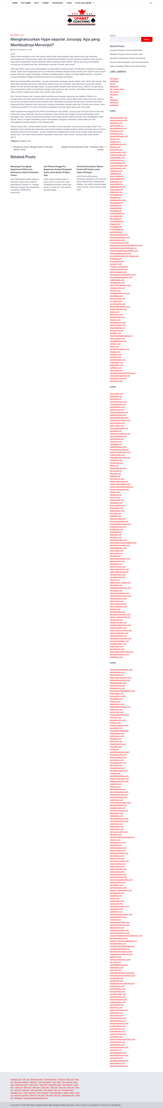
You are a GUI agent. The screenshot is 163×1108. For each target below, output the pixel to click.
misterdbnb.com (117, 967)
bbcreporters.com (117, 240)
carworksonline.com (118, 436)
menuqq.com (16, 1079)
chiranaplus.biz (116, 590)
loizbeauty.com (116, 503)
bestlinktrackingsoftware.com (122, 983)
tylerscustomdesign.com (120, 433)
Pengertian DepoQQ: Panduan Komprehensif (126, 50)
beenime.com (115, 957)
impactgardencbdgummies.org (123, 373)
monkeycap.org (116, 463)
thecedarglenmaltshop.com (121, 669)
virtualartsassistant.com (120, 949)
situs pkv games (21, 1082)
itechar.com (115, 139)
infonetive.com (116, 564)
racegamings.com (117, 1044)
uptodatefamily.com (118, 341)
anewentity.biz (116, 532)
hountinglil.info (116, 728)
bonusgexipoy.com (118, 997)
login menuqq (29, 1093)
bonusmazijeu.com (118, 989)
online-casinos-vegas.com (121, 630)
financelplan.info (117, 693)
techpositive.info (117, 826)
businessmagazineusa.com (121, 914)
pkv (111, 97)
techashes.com (116, 123)
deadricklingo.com (118, 882)
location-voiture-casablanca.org (123, 941)
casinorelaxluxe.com (118, 999)
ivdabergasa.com (117, 280)
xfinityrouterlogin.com (119, 633)
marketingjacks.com (118, 636)
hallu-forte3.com (117, 601)
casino (45, 3)
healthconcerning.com (119, 781)
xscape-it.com (116, 264)
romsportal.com (116, 1058)
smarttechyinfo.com (118, 755)
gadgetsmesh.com (117, 808)
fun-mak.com (115, 962)
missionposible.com (118, 628)
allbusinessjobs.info (118, 683)
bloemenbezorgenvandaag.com (123, 542)
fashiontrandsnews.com (120, 237)
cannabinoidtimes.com (119, 776)
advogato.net (115, 473)
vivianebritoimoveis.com (120, 457)
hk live (112, 84)
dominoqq (114, 81)
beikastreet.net (116, 396)
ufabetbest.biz (116, 208)
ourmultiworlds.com (118, 401)
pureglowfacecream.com (120, 524)
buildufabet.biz (116, 232)
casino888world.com (119, 965)
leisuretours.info (116, 813)
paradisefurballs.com (119, 770)
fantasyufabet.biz (117, 179)
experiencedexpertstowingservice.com (126, 935)
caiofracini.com (116, 824)
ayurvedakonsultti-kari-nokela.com (124, 256)
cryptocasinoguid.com (119, 243)
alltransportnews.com (119, 235)
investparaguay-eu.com (120, 293)
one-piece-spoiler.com (119, 861)
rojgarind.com (116, 784)
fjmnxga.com (115, 556)
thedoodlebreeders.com (120, 306)
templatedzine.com (118, 322)
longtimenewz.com (118, 1026)
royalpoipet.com (117, 978)
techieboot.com (116, 133)
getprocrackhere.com (119, 1010)
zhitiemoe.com (116, 354)
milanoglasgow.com (118, 598)
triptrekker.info (116, 896)
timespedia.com (116, 508)
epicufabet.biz (116, 219)
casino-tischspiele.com (119, 489)
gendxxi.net (115, 898)
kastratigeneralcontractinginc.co (123, 248)
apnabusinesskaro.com (119, 654)
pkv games (26, 3)
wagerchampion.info (118, 877)
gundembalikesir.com (119, 136)
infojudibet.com (116, 699)
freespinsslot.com (117, 768)
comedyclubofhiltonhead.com (122, 946)
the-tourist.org (116, 471)
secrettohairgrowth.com (120, 545)
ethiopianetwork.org (118, 805)
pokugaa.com (115, 1050)
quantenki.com (116, 911)
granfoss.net (115, 609)
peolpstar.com (116, 431)
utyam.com (114, 346)
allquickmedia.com (118, 519)
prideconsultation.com (119, 725)
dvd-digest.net (116, 585)
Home (14, 3)
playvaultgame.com (118, 1052)
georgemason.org (117, 672)
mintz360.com (116, 747)
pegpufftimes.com (117, 407)
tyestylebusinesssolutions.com (122, 975)
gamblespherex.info (118, 888)
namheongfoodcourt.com (120, 596)
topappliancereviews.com (120, 638)
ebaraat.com (115, 147)
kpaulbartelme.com (118, 943)
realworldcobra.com (118, 869)
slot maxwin (68, 1085)
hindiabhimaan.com (118, 644)
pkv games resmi (117, 89)
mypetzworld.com (117, 288)
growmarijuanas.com (118, 797)
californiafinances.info (119, 572)
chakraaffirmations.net (119, 731)
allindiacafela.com (117, 612)
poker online (69, 1093)
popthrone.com (116, 709)
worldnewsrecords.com (120, 925)
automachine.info (117, 872)
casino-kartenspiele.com (120, 484)
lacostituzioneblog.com (119, 349)
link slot (41, 1095)
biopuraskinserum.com (119, 569)
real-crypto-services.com (120, 285)
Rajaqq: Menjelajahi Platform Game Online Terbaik (128, 66)
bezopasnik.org (116, 553)
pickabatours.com (117, 688)
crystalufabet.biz (117, 221)
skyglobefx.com (116, 885)
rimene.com (115, 580)
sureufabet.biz (116, 211)
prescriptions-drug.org (119, 449)
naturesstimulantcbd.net (120, 376)
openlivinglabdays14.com (120, 253)
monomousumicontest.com (121, 880)
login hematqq (56, 1093)
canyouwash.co (116, 125)
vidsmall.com (115, 919)
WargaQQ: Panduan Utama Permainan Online (126, 54)
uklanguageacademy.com (120, 677)
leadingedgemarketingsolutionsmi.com (126, 245)
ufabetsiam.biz (116, 181)
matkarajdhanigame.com (120, 707)
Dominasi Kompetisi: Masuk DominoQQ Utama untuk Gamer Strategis (90, 169)
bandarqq (114, 86)
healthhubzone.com (118, 144)
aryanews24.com (117, 261)
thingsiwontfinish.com (119, 1066)
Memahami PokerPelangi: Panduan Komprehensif (127, 58)
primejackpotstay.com (119, 1047)
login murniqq (42, 1093)
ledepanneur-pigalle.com (120, 582)
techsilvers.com (116, 314)
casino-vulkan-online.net (120, 617)
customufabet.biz (117, 213)
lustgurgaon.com (117, 736)
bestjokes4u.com (117, 733)
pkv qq (26, 1079)
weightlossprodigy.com (119, 752)
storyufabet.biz (116, 216)
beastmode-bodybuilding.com (122, 691)
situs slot (43, 1085)
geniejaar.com (116, 739)
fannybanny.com (117, 1015)
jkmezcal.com (116, 970)
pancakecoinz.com (118, 720)
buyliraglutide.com (117, 163)
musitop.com (115, 344)
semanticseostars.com (119, 792)
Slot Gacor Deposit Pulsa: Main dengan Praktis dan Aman (51, 1105)
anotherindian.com (117, 360)
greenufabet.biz (116, 189)
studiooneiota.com (117, 864)
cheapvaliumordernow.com (121, 954)
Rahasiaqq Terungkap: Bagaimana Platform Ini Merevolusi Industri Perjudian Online (24, 170)
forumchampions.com (119, 412)
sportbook (57, 3)
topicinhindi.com (117, 675)
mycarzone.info (116, 903)
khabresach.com (117, 646)
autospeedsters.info (118, 874)
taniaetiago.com (116, 365)
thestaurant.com (116, 981)
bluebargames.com (118, 415)
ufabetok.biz (115, 224)
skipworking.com (117, 500)
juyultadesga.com (117, 282)
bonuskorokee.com (118, 994)
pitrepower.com (116, 620)
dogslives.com (116, 845)
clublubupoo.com (117, 986)
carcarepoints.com (118, 304)
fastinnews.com (116, 1013)
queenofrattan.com (118, 850)
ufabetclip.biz (115, 173)
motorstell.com (116, 444)
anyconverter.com (117, 505)
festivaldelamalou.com (119, 417)
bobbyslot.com (116, 741)
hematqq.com (16, 1093)
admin (14, 49)
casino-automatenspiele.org (121, 487)
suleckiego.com (116, 657)
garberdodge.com (117, 423)
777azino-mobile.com (119, 266)
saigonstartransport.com (120, 558)
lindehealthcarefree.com (120, 680)
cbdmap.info (115, 701)
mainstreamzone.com (119, 794)
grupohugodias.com (118, 309)
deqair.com (114, 312)
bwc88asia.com (116, 296)
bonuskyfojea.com (117, 991)
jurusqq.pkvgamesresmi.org (36, 1098)
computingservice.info (119, 821)
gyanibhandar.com (117, 168)
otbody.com (115, 492)
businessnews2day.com (120, 922)
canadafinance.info (118, 574)
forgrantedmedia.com (119, 428)
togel (69, 3)
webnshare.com (116, 800)
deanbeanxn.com (117, 704)
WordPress (115, 1105)
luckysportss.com (117, 1029)
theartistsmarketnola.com (120, 588)
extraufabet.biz (116, 195)
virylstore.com (116, 441)
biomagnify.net (116, 381)
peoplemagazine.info (119, 120)
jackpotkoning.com (118, 1021)
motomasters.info (117, 901)
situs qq (61, 1079)
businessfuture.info (118, 696)
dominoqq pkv (37, 1079)
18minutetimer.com (118, 789)
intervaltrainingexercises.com (122, 973)
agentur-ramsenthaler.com (121, 890)
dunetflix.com (115, 333)
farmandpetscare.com (119, 818)
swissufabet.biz (116, 184)
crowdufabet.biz (117, 229)
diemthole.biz (115, 513)
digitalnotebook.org (118, 757)
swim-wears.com (117, 425)
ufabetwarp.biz (116, 171)
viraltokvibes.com (117, 455)
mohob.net (114, 749)
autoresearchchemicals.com (121, 652)
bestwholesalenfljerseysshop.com (124, 251)
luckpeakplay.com (117, 1031)
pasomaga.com (116, 370)
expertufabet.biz (117, 176)
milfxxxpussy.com (117, 338)
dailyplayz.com (116, 1007)
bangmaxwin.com (117, 561)
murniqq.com (67, 1090)
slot (36, 3)
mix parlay (48, 1090)
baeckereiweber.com (118, 117)
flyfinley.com (115, 723)
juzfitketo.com (116, 368)
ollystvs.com (115, 840)
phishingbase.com (117, 1042)
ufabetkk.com (115, 516)
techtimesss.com (117, 439)
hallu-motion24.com (118, 604)
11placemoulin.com (118, 744)
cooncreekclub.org (118, 404)
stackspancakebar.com (119, 593)
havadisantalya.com (118, 128)
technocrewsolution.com (120, 452)
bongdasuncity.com (118, 763)
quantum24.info (116, 909)
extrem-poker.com (117, 298)
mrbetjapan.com (117, 529)
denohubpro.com (117, 856)
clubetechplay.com (118, 1002)
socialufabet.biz (116, 203)
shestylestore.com (117, 1063)
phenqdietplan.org (117, 328)
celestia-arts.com (117, 409)
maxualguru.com (117, 760)
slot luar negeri (45, 1082)
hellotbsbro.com (117, 816)
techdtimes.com (116, 131)
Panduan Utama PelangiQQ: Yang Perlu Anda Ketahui (129, 62)
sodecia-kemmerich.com (120, 959)
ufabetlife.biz (115, 197)
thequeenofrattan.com (119, 853)
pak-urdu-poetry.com (119, 832)
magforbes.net (116, 460)
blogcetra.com (116, 834)
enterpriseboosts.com (119, 481)
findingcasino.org (117, 866)
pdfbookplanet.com (118, 848)
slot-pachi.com (116, 765)
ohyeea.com (115, 352)
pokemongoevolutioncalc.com (122, 1039)
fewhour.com (115, 786)
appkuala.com (116, 534)
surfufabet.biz (116, 205)
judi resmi (57, 1082)
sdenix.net (114, 465)
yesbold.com (115, 141)
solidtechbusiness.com (119, 930)
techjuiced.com (116, 149)
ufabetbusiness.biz (118, 187)
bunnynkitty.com (117, 550)
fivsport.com (115, 320)
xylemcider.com (116, 362)
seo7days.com (116, 537)
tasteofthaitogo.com (118, 548)
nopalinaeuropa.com (118, 378)
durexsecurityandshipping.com (123, 274)
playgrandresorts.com (119, 1055)
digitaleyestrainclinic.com (120, 625)
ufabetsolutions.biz (118, 200)
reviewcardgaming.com (120, 933)
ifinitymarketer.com (118, 1018)
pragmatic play (21, 1085)
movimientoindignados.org (121, 336)
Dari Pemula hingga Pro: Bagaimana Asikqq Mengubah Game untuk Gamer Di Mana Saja (58, 170)
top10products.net (117, 685)
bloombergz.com (117, 479)
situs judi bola (36, 1090)
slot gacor (114, 78)
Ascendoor (94, 1105)
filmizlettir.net (115, 399)
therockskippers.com (119, 606)
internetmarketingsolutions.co (122, 837)
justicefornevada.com (119, 810)
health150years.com (118, 447)
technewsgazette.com (119, 521)
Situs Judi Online (83, 3)
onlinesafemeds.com (118, 165)
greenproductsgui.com (119, 778)
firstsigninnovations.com (120, 420)
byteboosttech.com (118, 152)
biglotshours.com (117, 160)
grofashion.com (116, 1037)
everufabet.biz (116, 227)
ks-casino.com (116, 301)
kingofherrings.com (118, 527)
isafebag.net (115, 476)
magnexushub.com (118, 155)
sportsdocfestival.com (119, 1060)
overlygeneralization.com (120, 802)
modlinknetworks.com (119, 1023)
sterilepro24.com (117, 927)
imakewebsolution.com (119, 715)
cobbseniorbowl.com (119, 269)
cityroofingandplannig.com (121, 277)
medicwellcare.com (118, 917)
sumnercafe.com (117, 330)
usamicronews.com (118, 1034)
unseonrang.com (117, 829)
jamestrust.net (116, 495)
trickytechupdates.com (119, 641)
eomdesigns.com (117, 893)
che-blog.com (116, 717)
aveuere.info (115, 773)
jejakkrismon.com (117, 511)
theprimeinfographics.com (121, 951)
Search (113, 35)
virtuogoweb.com (117, 157)
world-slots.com (117, 712)
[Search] (150, 3)
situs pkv (33, 1082)
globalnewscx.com (118, 842)
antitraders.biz (116, 258)
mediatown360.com (118, 622)
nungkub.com (115, 357)
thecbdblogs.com (117, 649)
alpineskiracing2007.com (120, 614)
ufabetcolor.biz (116, 192)
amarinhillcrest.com (118, 468)
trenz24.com (115, 497)
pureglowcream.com (118, 540)
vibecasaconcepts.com (119, 906)
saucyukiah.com (116, 393)
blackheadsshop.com (119, 938)
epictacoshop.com (117, 566)
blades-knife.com (117, 858)
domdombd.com (117, 1005)
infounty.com (115, 290)
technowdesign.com (118, 272)
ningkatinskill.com (117, 317)
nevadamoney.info (117, 577)
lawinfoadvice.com (118, 325)
